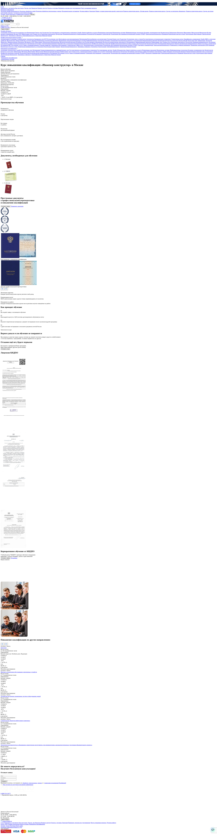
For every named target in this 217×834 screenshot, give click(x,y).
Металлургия (195, 32)
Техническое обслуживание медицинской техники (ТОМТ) (128, 34)
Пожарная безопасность (70, 34)
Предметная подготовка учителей (37, 43)
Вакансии (34, 8)
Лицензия (92, 11)
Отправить (4, 781)
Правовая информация (7, 9)
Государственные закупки (104, 50)
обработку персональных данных (32, 783)
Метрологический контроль (68, 42)
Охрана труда (37, 34)
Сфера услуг (79, 45)
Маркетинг (4, 42)
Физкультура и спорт (190, 53)
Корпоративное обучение (150, 40)
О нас (2, 6)
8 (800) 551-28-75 (7, 17)
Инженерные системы (118, 32)
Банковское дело (39, 39)
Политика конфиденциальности (10, 11)
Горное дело (38, 32)
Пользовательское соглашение (70, 11)
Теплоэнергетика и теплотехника (93, 45)
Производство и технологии (65, 43)
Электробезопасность (28, 35)
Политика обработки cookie (28, 11)
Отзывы (3, 14)
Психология (90, 34)
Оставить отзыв (5, 349)
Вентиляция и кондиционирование (69, 39)
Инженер (34, 40)
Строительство (106, 34)
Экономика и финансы (15, 35)
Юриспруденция (47, 35)
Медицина (180, 32)
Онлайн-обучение (6, 31)
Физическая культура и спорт (176, 34)
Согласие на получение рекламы (22, 13)
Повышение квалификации (9, 48)
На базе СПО (17, 34)
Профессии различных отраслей (101, 43)
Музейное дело (80, 42)
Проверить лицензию (17, 206)
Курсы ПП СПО (192, 40)
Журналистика (11, 40)
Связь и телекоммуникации (31, 45)
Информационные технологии (135, 32)
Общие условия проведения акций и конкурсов (109, 11)
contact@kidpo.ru (7, 19)
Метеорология (55, 42)
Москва (32, 14)
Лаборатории (173, 32)
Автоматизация (5, 39)
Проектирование (82, 34)
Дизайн (79, 32)
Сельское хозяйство (45, 45)
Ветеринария (31, 32)
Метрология (202, 32)
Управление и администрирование (180, 45)
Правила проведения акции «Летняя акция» (136, 11)
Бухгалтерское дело (21, 32)
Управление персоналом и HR (199, 45)
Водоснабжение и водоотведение (97, 39)
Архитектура (11, 32)
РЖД (9, 45)
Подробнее (14, 558)
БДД (45, 39)
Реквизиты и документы (8, 8)
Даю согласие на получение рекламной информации (18, 784)
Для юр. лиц (27, 8)
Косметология (165, 32)
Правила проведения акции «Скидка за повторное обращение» (167, 11)
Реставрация (98, 34)
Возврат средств (42, 8)
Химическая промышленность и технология (31, 46)
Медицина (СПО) (29, 42)
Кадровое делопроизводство (152, 32)
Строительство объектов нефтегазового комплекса (15, 720)
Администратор (21, 39)
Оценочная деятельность (48, 34)
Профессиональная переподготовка (11, 37)
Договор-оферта (84, 11)
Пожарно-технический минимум (176, 51)
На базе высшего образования (93, 42)
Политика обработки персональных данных (48, 11)
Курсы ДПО (4, 824)
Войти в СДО (5, 26)
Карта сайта (19, 826)
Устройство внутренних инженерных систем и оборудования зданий (21, 696)
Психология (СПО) (152, 43)
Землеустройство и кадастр (90, 32)
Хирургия (3, 647)
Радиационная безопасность (166, 43)
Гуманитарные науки (177, 39)
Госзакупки (45, 32)
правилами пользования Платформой (55, 783)
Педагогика (59, 34)
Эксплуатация (102, 46)
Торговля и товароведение (145, 45)
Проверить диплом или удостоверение (69, 8)
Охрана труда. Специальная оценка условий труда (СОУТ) (88, 51)
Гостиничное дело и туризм (135, 39)
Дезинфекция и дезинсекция (192, 39)
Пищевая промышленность (200, 42)
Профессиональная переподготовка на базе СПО (125, 43)
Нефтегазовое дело (27, 34)
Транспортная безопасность (154, 34)
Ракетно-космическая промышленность (186, 43)
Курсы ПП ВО (183, 40)
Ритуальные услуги (17, 45)
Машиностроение (12, 42)
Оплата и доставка (52, 8)
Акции (8, 14)
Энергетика (38, 35)
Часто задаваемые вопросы (89, 8)
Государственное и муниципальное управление (63, 32)
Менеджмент (187, 32)
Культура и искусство (172, 40)
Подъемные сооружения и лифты (137, 51)
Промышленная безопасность (82, 43)
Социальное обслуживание (59, 45)
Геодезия (109, 39)
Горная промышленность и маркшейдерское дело (55, 50)
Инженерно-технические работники (47, 40)
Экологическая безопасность (68, 46)
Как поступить (19, 8)
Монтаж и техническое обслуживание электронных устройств (19, 672)
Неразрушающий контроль (143, 42)
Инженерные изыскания (105, 32)
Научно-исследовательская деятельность (114, 42)
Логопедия (209, 40)
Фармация (165, 34)
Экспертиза (94, 46)
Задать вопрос (5, 29)
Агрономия (4, 32)
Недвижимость (130, 42)
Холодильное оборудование (194, 34)
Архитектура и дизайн (14, 50)
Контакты (13, 14)
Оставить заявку (5, 206)
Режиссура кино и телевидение (207, 43)
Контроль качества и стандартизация (132, 40)
